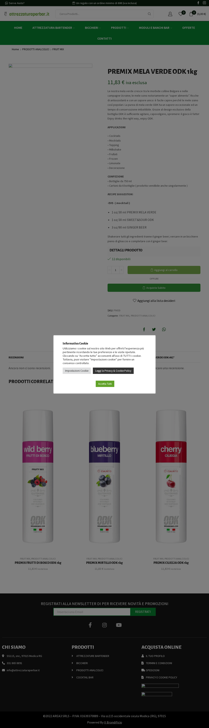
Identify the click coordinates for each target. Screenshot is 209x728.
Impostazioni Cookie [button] (76, 370)
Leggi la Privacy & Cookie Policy (113, 370)
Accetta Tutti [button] (105, 384)
